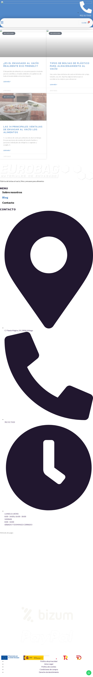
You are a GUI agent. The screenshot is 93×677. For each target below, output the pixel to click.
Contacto (8, 203)
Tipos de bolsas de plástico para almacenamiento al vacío (69, 65)
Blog (5, 197)
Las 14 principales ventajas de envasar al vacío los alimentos (23, 129)
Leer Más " (7, 81)
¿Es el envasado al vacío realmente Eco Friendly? (21, 64)
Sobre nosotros (12, 192)
